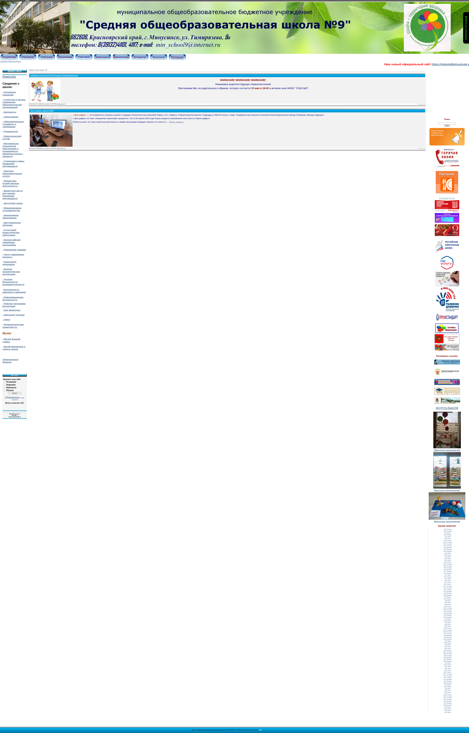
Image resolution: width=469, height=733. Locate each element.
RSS (42, 0)
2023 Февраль (447, 705)
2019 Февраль (447, 617)
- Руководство (10, 131)
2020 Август (447, 650)
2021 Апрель (448, 665)
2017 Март (447, 575)
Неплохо (11, 387)
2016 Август (447, 562)
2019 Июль (447, 626)
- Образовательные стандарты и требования (13, 124)
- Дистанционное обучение (11, 223)
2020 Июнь (447, 646)
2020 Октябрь (447, 654)
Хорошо (11, 384)
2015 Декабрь (447, 547)
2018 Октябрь (447, 610)
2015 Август (447, 540)
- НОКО (6, 319)
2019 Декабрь (447, 635)
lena (45, 104)
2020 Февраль (447, 639)
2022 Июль (447, 692)
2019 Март (447, 619)
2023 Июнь (447, 712)
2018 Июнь (447, 602)
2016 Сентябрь (447, 564)
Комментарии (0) (61, 104)
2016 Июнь (447, 558)
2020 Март (447, 641)
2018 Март (447, 597)
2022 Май (448, 688)
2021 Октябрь (447, 676)
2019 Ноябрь (448, 633)
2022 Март (447, 685)
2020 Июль (447, 648)
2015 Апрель (448, 535)
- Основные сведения (9, 93)
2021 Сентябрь (447, 674)
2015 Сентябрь (447, 542)
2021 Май (448, 666)
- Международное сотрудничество (11, 209)
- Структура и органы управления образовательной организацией (14, 103)
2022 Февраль (447, 683)
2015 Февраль (447, 531)
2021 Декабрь (447, 679)
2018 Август (447, 606)
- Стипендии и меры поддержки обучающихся (13, 164)
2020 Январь (448, 637)
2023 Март (447, 707)
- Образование (10, 117)
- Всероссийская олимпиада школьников (11, 242)
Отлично (11, 382)
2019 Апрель (448, 621)
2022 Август (447, 694)
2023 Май (448, 710)
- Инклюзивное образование (10, 216)
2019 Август (447, 628)
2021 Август (447, 672)
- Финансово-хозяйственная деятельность (10, 183)
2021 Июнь (447, 668)
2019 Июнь (447, 624)
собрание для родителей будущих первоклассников (54, 76)
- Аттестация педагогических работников (11, 232)
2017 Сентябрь (447, 586)
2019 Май (448, 622)
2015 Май (448, 536)
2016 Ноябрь (448, 568)
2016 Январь (448, 549)
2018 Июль (447, 604)
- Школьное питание (13, 315)
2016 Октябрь (447, 566)
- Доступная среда (12, 203)
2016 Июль (447, 560)
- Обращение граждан (14, 250)
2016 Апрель (448, 555)
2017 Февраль (447, 573)
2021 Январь (448, 659)
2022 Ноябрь (448, 699)
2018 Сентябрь (447, 608)
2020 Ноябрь (448, 655)
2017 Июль (447, 582)
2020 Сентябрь (447, 652)
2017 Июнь (447, 580)
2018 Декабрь (447, 613)
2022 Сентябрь (447, 696)
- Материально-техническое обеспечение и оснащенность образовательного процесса (12, 150)
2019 (36, 70)
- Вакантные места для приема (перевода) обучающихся (12, 195)
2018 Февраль (447, 595)
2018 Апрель (448, 599)
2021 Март (447, 663)
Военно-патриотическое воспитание (11, 272)
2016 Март (447, 553)
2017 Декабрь (447, 591)
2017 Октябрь (447, 588)
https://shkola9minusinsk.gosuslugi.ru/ (418, 64)
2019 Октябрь (447, 632)
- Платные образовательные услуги (12, 173)
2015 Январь (448, 529)
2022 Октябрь (447, 697)
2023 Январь (448, 703)
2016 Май (448, 557)
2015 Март (447, 533)
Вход (18, 61)
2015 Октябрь (447, 544)
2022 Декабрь (447, 701)
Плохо (10, 390)
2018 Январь (448, 593)
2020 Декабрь (447, 657)
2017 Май (448, 578)
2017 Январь (448, 571)
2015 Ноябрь (448, 546)
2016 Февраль (447, 551)
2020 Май (448, 644)
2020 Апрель (448, 643)
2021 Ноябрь (448, 677)
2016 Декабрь (447, 569)
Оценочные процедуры (9, 263)
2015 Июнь (447, 538)
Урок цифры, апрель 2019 (41, 111)
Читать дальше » (176, 122)
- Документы (9, 112)
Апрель (42, 70)
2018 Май (448, 600)
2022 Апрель (448, 686)
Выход (12, 61)
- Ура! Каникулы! (11, 310)
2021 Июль (447, 670)
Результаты (12, 397)
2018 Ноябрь (448, 611)
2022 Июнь (447, 690)
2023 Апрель (448, 708)
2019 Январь (448, 615)
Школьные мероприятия (447, 450)
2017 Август (447, 584)
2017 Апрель (448, 577)
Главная (4, 61)
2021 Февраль (447, 661)
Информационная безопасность (12, 298)
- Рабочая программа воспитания (14, 305)
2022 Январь (448, 681)
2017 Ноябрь (448, 589)
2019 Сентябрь (447, 630)
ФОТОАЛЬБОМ (447, 408)
